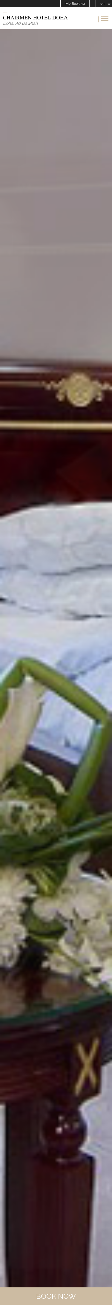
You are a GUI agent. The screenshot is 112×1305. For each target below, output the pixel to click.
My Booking (75, 3)
